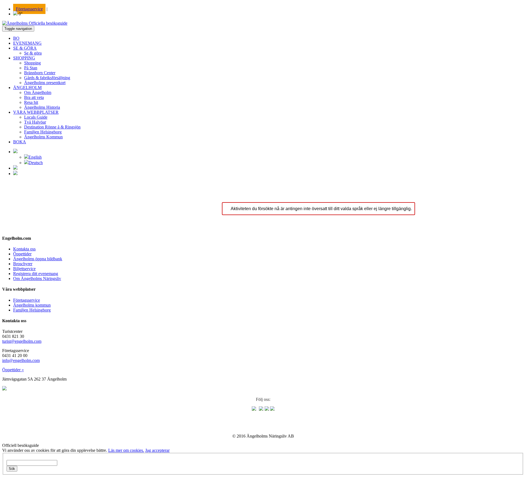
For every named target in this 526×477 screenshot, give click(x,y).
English (35, 157)
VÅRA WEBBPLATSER (36, 112)
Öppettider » (13, 369)
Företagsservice (29, 9)
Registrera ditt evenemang (35, 273)
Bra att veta (34, 97)
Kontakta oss (24, 249)
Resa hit (31, 102)
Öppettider (22, 254)
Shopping (32, 63)
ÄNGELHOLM (27, 87)
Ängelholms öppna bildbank (37, 258)
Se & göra (33, 53)
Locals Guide (35, 117)
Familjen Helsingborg (43, 132)
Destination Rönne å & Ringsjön (52, 127)
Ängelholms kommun (32, 305)
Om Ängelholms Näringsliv (37, 278)
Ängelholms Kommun (43, 137)
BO (16, 38)
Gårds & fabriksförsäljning (47, 77)
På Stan (30, 67)
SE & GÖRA (25, 48)
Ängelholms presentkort (44, 82)
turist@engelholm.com (21, 341)
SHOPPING (24, 58)
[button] (15, 151)
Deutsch (35, 162)
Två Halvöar (35, 122)
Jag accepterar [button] (157, 450)
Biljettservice (24, 268)
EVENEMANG (27, 43)
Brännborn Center (39, 72)
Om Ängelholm (37, 92)
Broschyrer (22, 263)
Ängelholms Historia (42, 107)
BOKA (19, 141)
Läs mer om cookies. (126, 450)
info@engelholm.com (21, 360)
